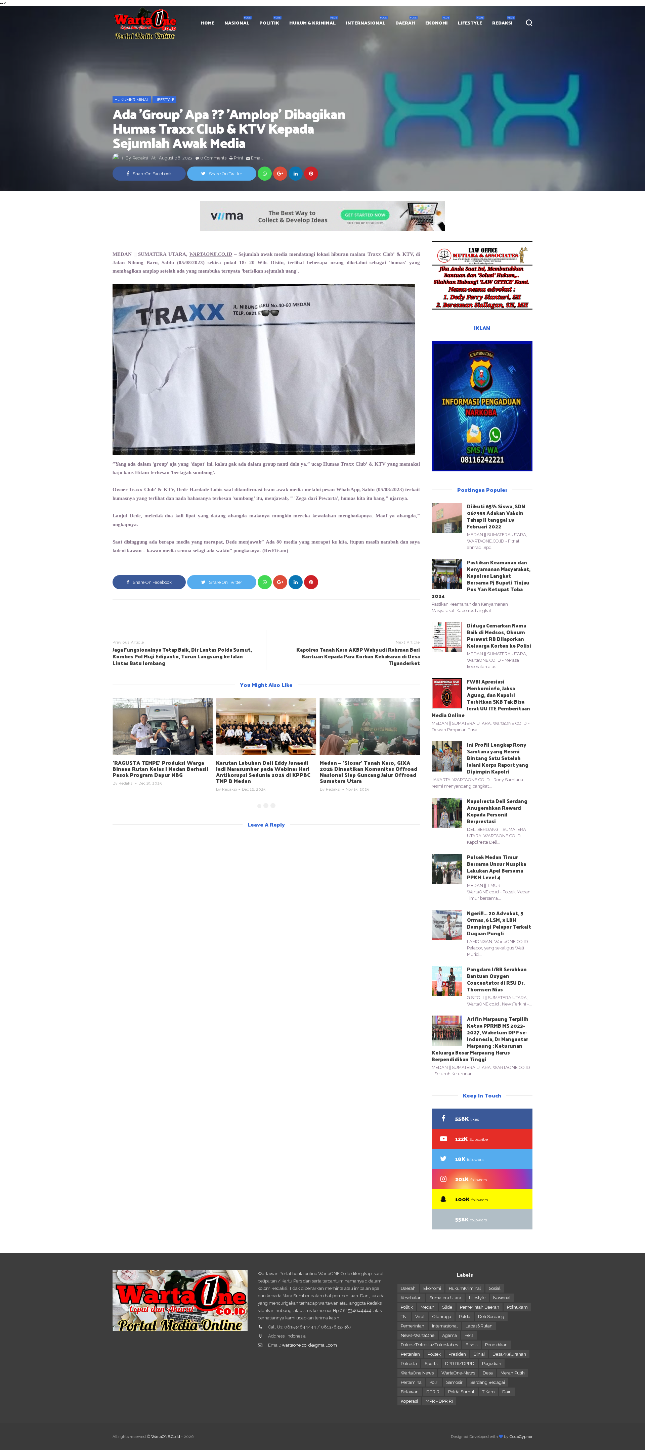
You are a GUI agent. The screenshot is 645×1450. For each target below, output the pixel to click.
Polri (433, 1382)
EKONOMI (436, 22)
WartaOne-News (458, 1372)
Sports (431, 1363)
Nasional (502, 1297)
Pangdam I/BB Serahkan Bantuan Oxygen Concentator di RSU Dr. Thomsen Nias (497, 979)
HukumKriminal (132, 99)
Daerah (408, 1288)
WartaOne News (417, 1372)
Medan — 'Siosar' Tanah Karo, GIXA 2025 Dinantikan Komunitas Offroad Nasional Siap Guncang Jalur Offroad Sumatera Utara (368, 772)
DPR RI (433, 1391)
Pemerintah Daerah (479, 1307)
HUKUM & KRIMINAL (312, 22)
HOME (207, 22)
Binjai (479, 1354)
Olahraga (441, 1316)
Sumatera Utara (445, 1297)
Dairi (507, 1391)
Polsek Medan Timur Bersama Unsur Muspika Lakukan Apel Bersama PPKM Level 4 (496, 867)
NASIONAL (236, 22)
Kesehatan (411, 1297)
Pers (469, 1335)
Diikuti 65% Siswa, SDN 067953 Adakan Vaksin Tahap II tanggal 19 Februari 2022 (496, 516)
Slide (447, 1307)
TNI (404, 1316)
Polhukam (517, 1307)
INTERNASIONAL (365, 22)
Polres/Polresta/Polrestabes (429, 1344)
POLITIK (269, 22)
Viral (420, 1316)
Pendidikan (496, 1344)
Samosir (454, 1382)
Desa (488, 1372)
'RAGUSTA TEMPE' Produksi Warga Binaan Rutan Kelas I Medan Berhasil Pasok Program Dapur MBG (160, 769)
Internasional (445, 1325)
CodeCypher (521, 1436)
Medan (427, 1307)
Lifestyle (164, 99)
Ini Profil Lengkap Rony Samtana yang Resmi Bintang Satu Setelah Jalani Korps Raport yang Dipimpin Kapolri (497, 758)
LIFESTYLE (470, 22)
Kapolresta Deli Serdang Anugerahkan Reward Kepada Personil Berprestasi (497, 811)
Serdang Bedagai (487, 1382)
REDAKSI (502, 22)
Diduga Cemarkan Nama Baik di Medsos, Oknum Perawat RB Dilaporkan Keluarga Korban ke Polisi (499, 635)
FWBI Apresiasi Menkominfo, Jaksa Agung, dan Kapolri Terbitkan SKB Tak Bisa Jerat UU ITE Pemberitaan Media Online (481, 698)
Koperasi (409, 1401)
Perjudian (491, 1363)
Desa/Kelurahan (509, 1354)
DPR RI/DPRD (459, 1363)
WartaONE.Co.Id (165, 1436)
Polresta (409, 1363)
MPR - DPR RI (439, 1401)
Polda (464, 1316)
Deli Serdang (491, 1316)
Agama (449, 1335)
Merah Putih (513, 1372)
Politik (407, 1307)
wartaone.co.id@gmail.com (309, 1345)
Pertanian (410, 1354)
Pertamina (411, 1382)
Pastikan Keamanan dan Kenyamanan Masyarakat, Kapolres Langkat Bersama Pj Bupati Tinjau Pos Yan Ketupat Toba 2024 (481, 579)
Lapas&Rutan (479, 1325)
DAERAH (405, 22)
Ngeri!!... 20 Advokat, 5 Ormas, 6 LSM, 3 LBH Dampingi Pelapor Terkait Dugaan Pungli (499, 923)
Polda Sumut (461, 1391)
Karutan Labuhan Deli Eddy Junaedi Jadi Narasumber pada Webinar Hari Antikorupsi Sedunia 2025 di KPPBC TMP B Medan (263, 772)
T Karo (488, 1391)
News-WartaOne (417, 1335)
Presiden (457, 1354)
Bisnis (471, 1344)
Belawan (410, 1391)
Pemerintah (412, 1325)
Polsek (434, 1354)
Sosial (495, 1288)
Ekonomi (432, 1288)
